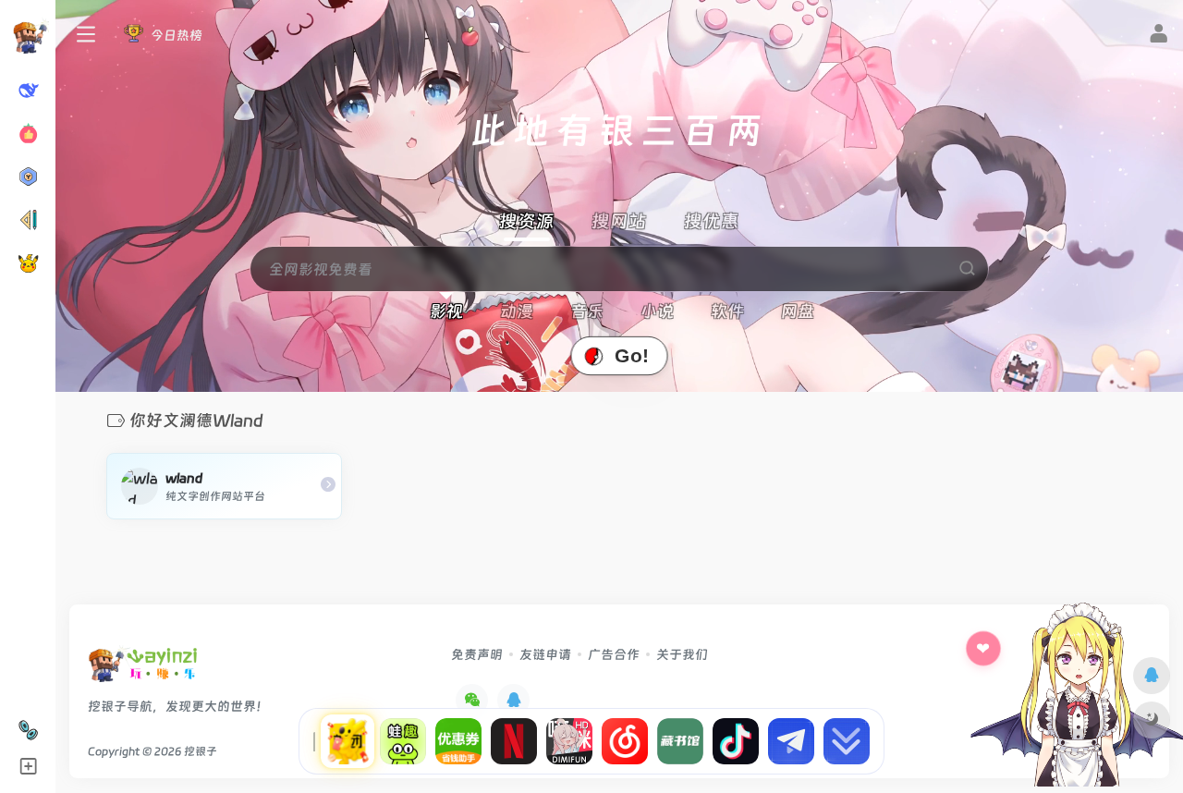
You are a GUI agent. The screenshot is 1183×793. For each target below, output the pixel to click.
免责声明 (477, 654)
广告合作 (614, 654)
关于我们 (682, 654)
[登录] (1158, 36)
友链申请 (545, 654)
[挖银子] (143, 669)
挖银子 (200, 751)
